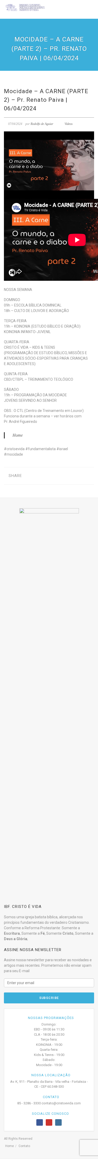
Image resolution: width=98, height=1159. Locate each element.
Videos (69, 124)
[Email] (54, 476)
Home (18, 435)
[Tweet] (38, 476)
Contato (24, 1146)
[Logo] (25, 7)
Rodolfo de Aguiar (42, 124)
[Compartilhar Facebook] (30, 476)
